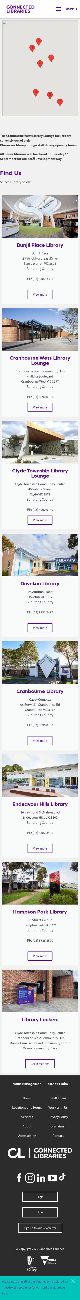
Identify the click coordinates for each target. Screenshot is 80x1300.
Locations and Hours (27, 1107)
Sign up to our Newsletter (40, 1228)
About (27, 1126)
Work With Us (58, 1107)
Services (27, 1117)
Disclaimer (58, 1126)
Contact (58, 1136)
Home (27, 1098)
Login (40, 1197)
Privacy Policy (58, 1117)
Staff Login (58, 1098)
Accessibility (27, 1136)
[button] (73, 1281)
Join (40, 1212)
